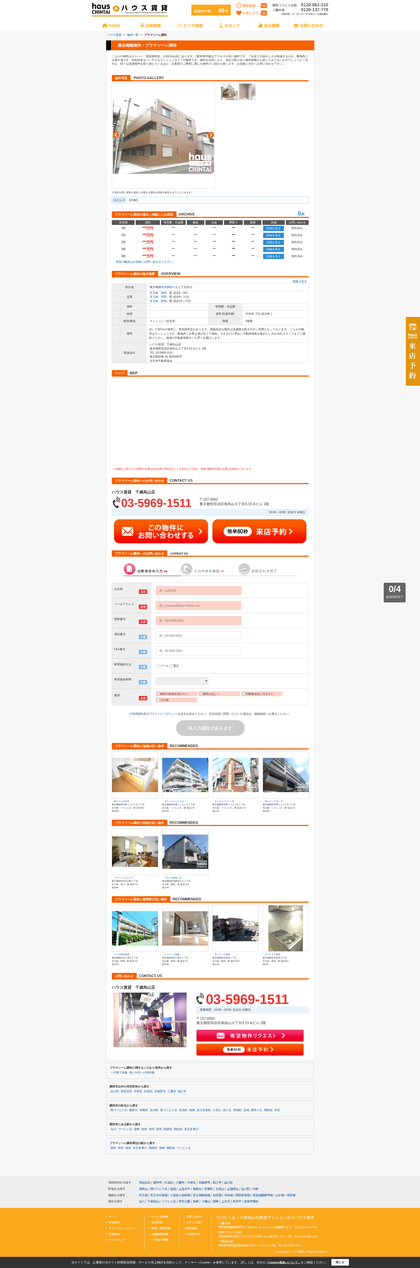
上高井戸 (184, 1189)
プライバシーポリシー (163, 713)
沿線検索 (153, 25)
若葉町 (144, 1110)
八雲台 (217, 1110)
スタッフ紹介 (194, 1222)
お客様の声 (193, 1234)
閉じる (340, 1262)
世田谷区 (126, 1091)
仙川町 (154, 1110)
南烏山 (143, 1189)
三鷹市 (172, 1091)
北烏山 (220, 1189)
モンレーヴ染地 (222, 954)
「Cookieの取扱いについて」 (283, 1262)
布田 (164, 296)
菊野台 (133, 1110)
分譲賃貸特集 (159, 1234)
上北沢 (225, 1201)
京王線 (154, 292)
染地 (246, 1110)
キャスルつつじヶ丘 (224, 801)
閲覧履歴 (254, 5)
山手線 (279, 1195)
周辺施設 (191, 1228)
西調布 (168, 1129)
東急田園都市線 (263, 1195)
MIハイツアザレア (274, 801)
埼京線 (291, 1195)
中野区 (138, 1091)
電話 (176, 665)
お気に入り (254, 13)
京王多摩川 (191, 1129)
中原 (255, 1189)
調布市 (162, 287)
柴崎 (192, 1110)
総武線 (217, 1195)
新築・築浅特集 (161, 1228)
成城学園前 (251, 1201)
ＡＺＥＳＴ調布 (272, 954)
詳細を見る (273, 228)
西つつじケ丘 (119, 1110)
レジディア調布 (172, 954)
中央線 (228, 1195)
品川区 (114, 1091)
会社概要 (272, 25)
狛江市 (182, 1091)
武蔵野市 (160, 1091)
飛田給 (268, 1110)
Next (211, 135)
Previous (116, 135)
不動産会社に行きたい (259, 694)
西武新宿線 (243, 1195)
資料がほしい (211, 694)
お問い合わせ (311, 25)
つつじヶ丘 (125, 1129)
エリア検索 (193, 25)
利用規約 (138, 713)
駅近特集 (156, 1222)
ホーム (112, 1216)
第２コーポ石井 (121, 801)
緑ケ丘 (227, 1110)
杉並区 (148, 1091)
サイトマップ (116, 1240)
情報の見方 (300, 281)
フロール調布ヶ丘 (173, 878)
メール (164, 665)
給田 (173, 1189)
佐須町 (183, 1110)
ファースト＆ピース (124, 878)
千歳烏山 (153, 1201)
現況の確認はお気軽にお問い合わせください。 (145, 261)
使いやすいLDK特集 (142, 1072)
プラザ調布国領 (121, 954)
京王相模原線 (201, 1195)
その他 (164, 700)
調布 (164, 292)
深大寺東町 (204, 1110)
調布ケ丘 (172, 287)
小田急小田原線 (180, 1195)
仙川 (113, 1129)
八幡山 (205, 1201)
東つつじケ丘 (168, 1110)
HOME (114, 25)
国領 (164, 301)
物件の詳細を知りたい (174, 694)
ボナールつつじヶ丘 (174, 801)
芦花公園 (184, 1201)
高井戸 (237, 1201)
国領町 (237, 1110)
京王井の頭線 (158, 1195)
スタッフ (232, 25)
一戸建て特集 (119, 1072)
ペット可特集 (159, 1216)
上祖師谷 (232, 1189)
